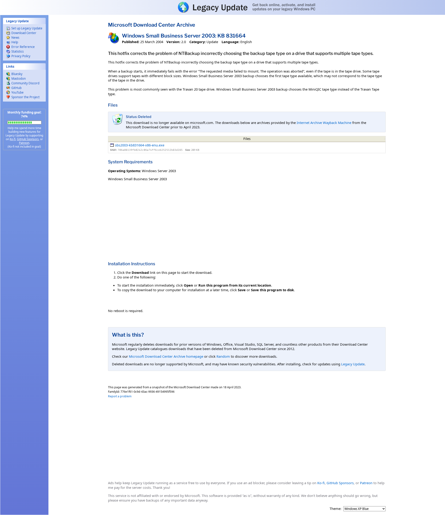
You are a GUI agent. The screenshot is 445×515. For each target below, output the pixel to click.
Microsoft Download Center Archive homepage (166, 356)
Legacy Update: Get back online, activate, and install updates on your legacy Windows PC (222, 7)
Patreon (24, 143)
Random (223, 356)
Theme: (335, 508)
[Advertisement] (24, 227)
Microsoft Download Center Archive (151, 25)
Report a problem (119, 396)
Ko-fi (13, 139)
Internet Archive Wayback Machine (324, 122)
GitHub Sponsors (28, 139)
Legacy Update (353, 364)
